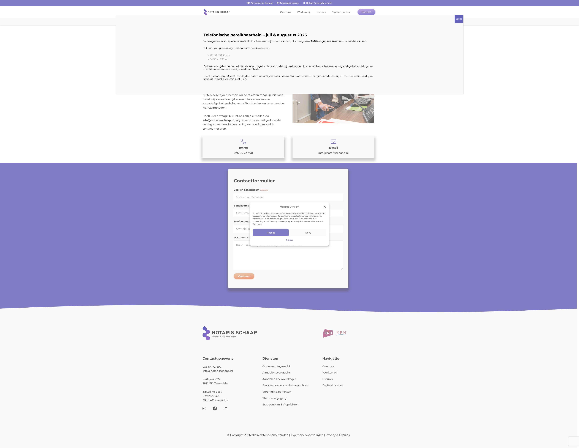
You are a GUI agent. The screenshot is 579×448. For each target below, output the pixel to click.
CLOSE (459, 19)
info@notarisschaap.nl (276, 76)
